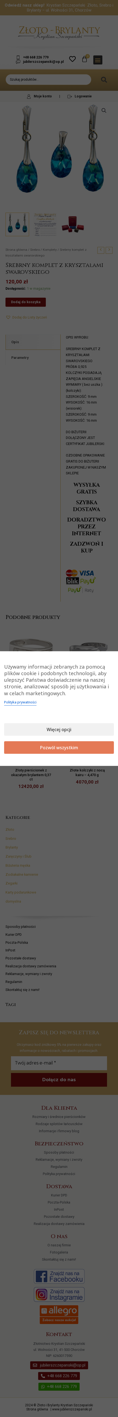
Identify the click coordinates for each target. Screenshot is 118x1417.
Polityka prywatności (20, 702)
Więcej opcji (59, 729)
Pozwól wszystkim (59, 748)
